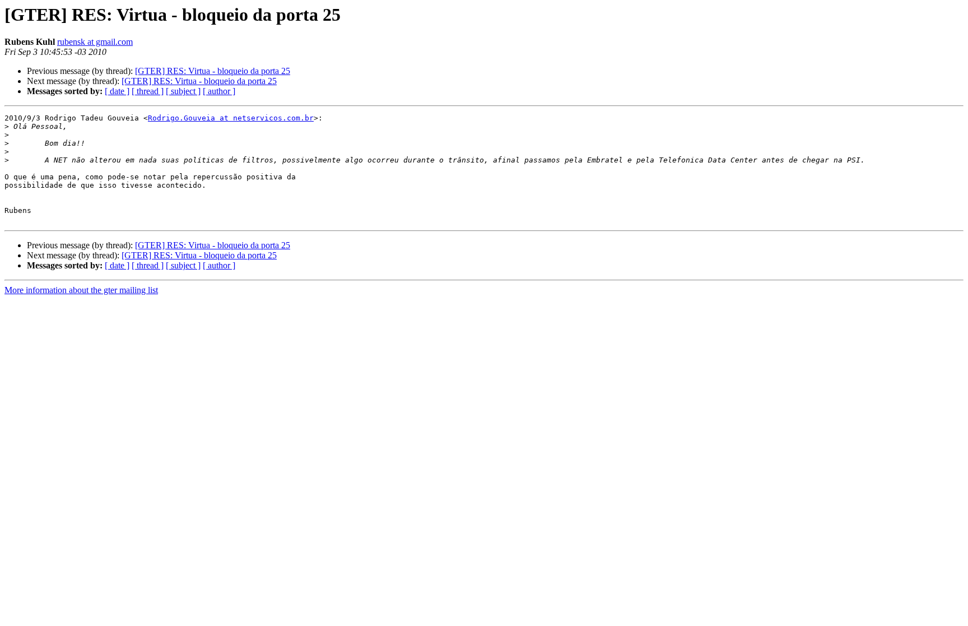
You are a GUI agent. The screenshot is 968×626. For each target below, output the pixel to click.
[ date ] (117, 91)
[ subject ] (183, 91)
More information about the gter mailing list (81, 290)
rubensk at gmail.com (95, 42)
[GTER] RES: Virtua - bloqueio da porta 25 (212, 71)
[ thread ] (148, 91)
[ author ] (219, 91)
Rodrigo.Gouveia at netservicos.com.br (231, 118)
